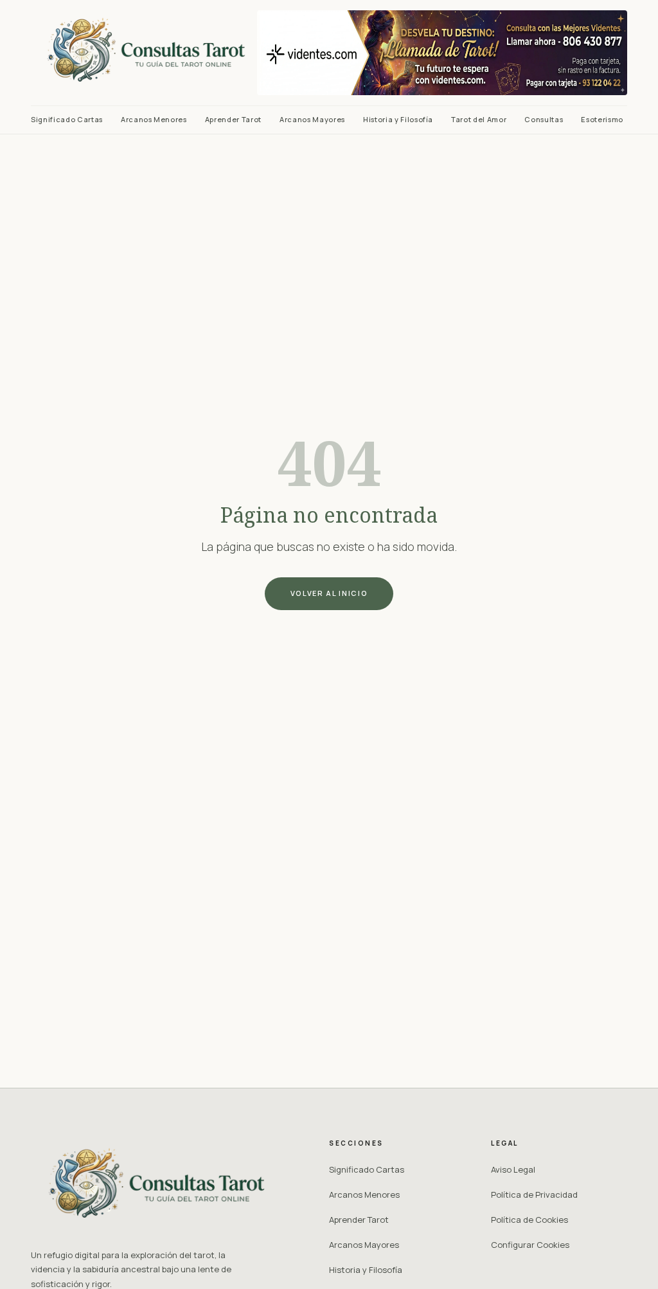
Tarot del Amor (478, 119)
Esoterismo (602, 119)
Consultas (543, 119)
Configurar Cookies (530, 1244)
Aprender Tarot (233, 119)
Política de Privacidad (534, 1194)
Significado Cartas (67, 119)
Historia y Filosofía (398, 119)
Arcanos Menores (154, 119)
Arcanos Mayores (312, 119)
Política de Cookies (529, 1219)
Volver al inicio (329, 593)
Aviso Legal (513, 1169)
